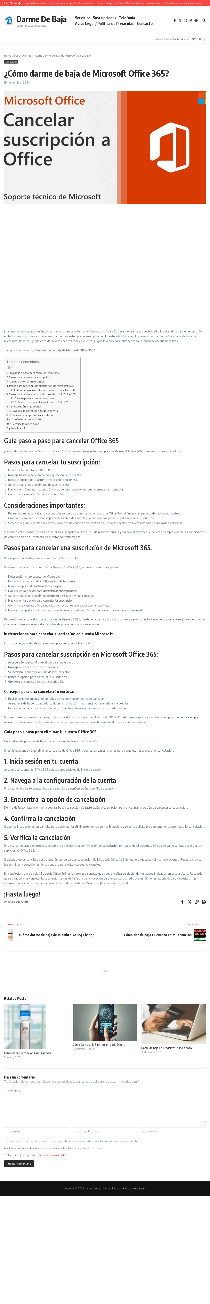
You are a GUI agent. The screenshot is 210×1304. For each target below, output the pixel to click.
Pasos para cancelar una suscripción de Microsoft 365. (41, 385)
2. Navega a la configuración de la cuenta (33, 410)
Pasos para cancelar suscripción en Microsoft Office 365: (42, 394)
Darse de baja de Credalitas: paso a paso (166, 1048)
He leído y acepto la (37, 1155)
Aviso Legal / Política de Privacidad (105, 23)
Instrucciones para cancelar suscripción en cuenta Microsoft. (44, 389)
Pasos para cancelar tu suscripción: (30, 377)
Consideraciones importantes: (27, 381)
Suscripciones (104, 17)
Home (7, 55)
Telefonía (127, 17)
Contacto (145, 23)
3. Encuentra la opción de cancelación (32, 415)
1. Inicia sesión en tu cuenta (25, 406)
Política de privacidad (50, 1155)
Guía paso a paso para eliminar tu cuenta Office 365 (41, 402)
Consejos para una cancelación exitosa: (34, 398)
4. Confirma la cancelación (25, 419)
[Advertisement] (105, 237)
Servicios (82, 17)
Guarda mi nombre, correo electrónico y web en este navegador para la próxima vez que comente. (73, 1141)
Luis (105, 971)
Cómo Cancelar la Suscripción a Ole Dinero (99, 1044)
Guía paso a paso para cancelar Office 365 (33, 372)
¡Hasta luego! (17, 428)
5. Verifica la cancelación (24, 424)
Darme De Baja (41, 19)
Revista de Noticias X (134, 1188)
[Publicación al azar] (194, 39)
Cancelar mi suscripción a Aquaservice (28, 1053)
